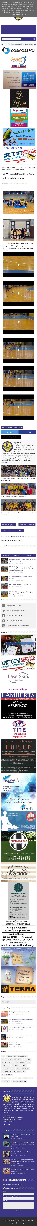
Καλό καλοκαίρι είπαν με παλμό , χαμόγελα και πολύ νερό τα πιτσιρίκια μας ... (18, 479)
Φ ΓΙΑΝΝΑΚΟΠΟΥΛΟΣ (19, 1081)
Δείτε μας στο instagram (14, 620)
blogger (18, 530)
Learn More (16, 15)
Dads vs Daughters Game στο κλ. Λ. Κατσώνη (20, 1035)
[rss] (23, 1223)
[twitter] (9, 1124)
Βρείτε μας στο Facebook (14, 615)
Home (3, 167)
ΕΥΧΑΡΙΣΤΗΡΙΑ (25, 1062)
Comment (12, 437)
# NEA (21, 427)
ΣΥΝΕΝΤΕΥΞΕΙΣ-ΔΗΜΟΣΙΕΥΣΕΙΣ (12, 1078)
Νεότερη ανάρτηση (8, 525)
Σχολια (30, 555)
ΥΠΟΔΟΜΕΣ (5, 1081)
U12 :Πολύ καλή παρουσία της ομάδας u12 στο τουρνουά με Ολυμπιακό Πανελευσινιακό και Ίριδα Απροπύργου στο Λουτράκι (22, 568)
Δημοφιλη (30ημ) (18, 555)
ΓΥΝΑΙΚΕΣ (17, 1059)
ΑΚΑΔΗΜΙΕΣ (22, 1056)
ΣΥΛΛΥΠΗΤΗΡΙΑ (7, 1075)
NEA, (25, 183)
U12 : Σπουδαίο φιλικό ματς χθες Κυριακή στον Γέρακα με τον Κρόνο (18, 513)
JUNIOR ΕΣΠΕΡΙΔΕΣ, (18, 183)
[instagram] (12, 1223)
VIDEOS (9, 1056)
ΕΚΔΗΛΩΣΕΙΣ (13, 1062)
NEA (21, 167)
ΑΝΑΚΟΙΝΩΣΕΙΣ (7, 1059)
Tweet (12, 432)
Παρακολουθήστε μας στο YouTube (18, 626)
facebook (7, 530)
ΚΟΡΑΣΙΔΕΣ (5, 1065)
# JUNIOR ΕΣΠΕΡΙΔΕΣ (11, 427)
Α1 (15, 1056)
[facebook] (5, 1124)
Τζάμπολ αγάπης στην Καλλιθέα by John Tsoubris (21, 1027)
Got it (24, 15)
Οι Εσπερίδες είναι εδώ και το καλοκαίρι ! (19, 1012)
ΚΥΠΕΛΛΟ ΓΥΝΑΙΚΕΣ (18, 1065)
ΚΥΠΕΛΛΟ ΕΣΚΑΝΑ (8, 1068)
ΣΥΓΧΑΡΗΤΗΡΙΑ (19, 1071)
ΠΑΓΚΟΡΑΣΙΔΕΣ (7, 1071)
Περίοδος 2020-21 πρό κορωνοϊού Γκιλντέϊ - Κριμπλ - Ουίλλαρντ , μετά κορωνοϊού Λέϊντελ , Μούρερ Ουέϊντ (22, 1161)
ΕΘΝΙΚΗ (4, 1062)
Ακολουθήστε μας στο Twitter (16, 611)
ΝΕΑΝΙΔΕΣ (25, 1068)
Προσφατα (7, 555)
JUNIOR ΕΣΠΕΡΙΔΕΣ (12, 167)
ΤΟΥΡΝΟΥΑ (28, 1078)
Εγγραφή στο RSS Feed (14, 605)
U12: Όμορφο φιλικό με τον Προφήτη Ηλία (13, 496)
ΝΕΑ (18, 1068)
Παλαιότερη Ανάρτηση (27, 525)
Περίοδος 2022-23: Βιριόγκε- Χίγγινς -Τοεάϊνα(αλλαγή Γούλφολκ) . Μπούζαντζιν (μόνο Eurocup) (22, 1144)
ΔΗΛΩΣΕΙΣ (27, 1059)
